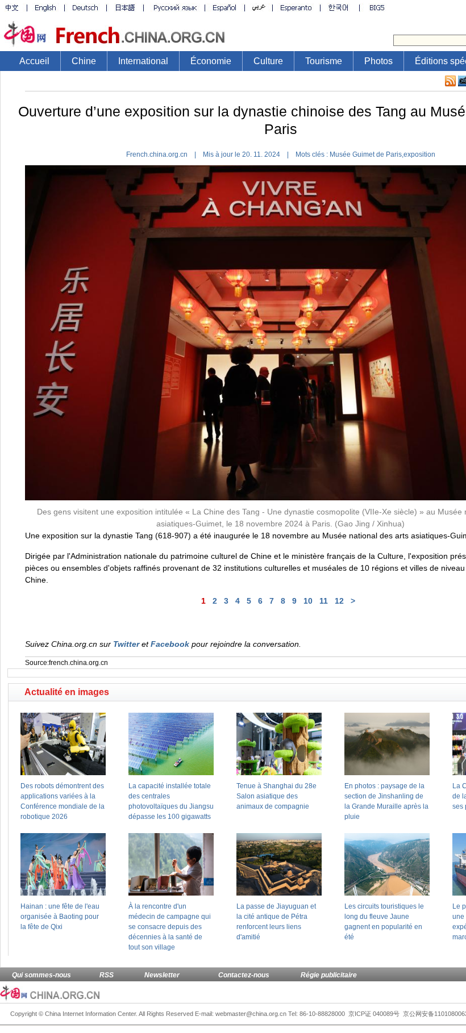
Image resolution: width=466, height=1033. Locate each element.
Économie (210, 61)
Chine (84, 61)
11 (323, 600)
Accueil (34, 61)
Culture (268, 61)
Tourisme (323, 61)
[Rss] (450, 81)
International (143, 61)
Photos (378, 61)
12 (339, 600)
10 (308, 600)
